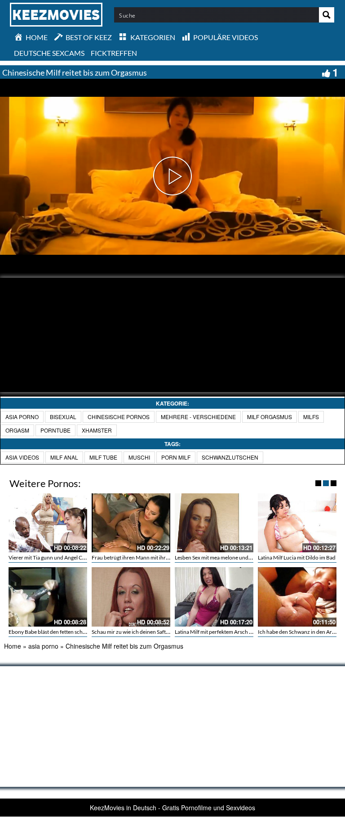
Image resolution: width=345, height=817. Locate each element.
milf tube (103, 457)
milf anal (64, 457)
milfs (311, 416)
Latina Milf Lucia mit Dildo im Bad (297, 557)
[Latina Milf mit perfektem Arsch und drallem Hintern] (214, 596)
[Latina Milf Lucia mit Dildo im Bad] (297, 522)
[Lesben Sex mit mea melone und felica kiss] (214, 522)
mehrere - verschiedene (198, 416)
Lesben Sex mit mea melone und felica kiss (223, 557)
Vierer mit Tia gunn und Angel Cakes (51, 557)
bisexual (63, 416)
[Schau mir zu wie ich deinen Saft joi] (131, 596)
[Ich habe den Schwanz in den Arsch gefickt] (297, 596)
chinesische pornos (119, 416)
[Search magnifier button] (326, 15)
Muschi (139, 457)
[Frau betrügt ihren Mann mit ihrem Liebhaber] (131, 522)
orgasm (17, 430)
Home (12, 645)
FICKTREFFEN (114, 53)
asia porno (22, 416)
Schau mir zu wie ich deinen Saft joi (132, 631)
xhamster (97, 430)
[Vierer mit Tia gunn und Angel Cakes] (48, 522)
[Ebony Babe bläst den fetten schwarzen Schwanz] (48, 596)
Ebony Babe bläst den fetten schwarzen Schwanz (65, 631)
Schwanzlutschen (230, 457)
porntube (55, 430)
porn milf (175, 457)
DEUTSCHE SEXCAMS (49, 53)
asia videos (22, 457)
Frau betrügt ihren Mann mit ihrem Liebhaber (145, 557)
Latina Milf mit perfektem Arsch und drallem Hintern (235, 631)
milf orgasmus (269, 416)
